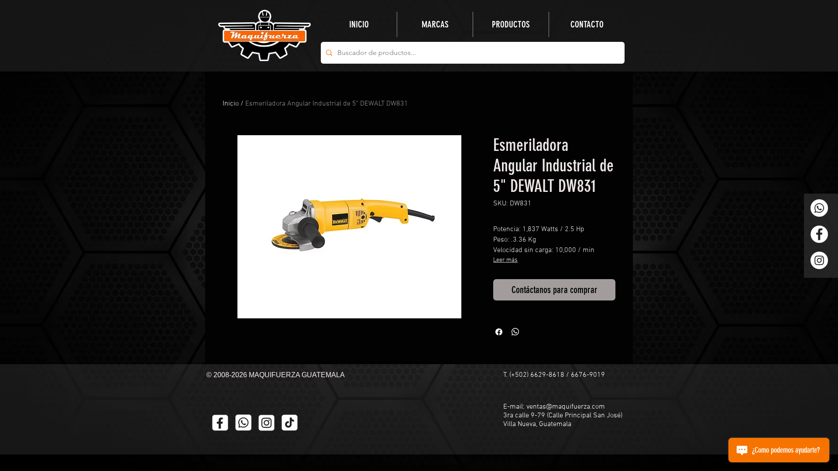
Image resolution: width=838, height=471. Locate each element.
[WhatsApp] (819, 208)
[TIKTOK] (289, 422)
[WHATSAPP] (243, 422)
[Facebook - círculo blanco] (819, 234)
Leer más (505, 260)
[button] (511, 24)
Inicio (231, 103)
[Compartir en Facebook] (499, 332)
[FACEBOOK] (220, 422)
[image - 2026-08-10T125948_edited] (266, 422)
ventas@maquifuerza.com (565, 407)
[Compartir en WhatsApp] (515, 332)
